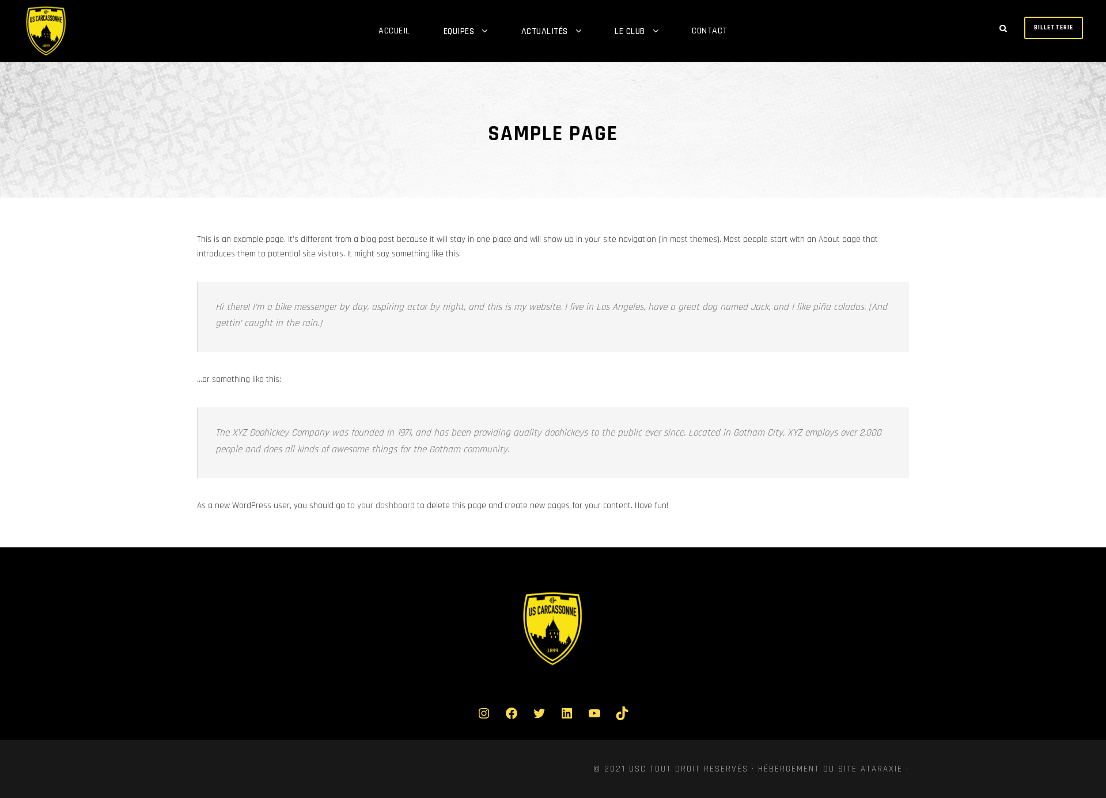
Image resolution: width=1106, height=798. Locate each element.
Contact (710, 31)
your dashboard (386, 505)
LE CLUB (630, 31)
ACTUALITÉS (544, 31)
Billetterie (1053, 28)
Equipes (459, 31)
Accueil (394, 31)
